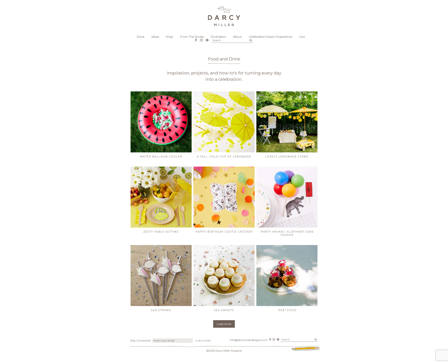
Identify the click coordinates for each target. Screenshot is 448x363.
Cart (302, 36)
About (237, 36)
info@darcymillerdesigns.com (249, 340)
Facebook (196, 39)
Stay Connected (140, 340)
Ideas (155, 36)
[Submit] (250, 40)
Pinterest (207, 39)
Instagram (201, 39)
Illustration (218, 36)
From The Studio (192, 36)
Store (140, 36)
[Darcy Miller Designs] (223, 16)
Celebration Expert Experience (270, 36)
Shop (169, 36)
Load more (224, 324)
